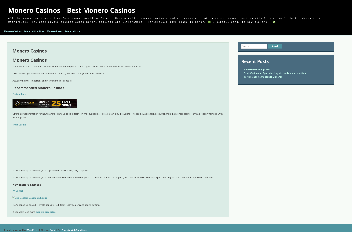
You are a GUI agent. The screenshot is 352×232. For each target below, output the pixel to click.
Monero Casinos (13, 31)
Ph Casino (18, 190)
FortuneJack (19, 94)
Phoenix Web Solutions (73, 230)
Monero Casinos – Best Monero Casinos (71, 10)
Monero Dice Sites (34, 31)
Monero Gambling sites (257, 69)
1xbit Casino (19, 124)
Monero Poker (55, 31)
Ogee (52, 230)
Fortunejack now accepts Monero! (263, 76)
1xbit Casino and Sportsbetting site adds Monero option (275, 73)
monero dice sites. (46, 211)
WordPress (32, 230)
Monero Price (72, 31)
